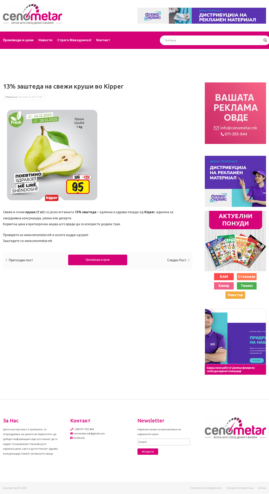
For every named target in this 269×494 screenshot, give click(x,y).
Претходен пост (21, 260)
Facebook (78, 438)
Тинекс (247, 286)
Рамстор (235, 295)
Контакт (103, 40)
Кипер (224, 286)
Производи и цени (18, 40)
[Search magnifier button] (265, 40)
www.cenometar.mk (38, 235)
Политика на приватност (206, 488)
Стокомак (246, 276)
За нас (262, 488)
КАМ (224, 276)
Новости (45, 40)
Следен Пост (176, 260)
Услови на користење (240, 488)
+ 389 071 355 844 (83, 429)
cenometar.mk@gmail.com (89, 433)
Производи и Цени (98, 259)
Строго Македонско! (74, 40)
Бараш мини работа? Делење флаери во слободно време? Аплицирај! (231, 369)
